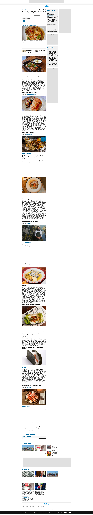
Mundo (26, 9)
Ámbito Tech (37, 506)
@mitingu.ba (28, 387)
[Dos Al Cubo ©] (67, 512)
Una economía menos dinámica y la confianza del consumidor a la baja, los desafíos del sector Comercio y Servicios (52, 25)
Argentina (42, 506)
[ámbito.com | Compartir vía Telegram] (44, 14)
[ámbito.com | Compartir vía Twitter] (42, 14)
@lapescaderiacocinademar (31, 94)
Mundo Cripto (31, 506)
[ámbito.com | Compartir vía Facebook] (41, 14)
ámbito (23, 9)
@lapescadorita (29, 134)
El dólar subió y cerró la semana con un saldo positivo (30, 25)
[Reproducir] (24, 21)
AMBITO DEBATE (53, 509)
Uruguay (30, 9)
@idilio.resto (28, 223)
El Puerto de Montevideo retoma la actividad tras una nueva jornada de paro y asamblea (52, 21)
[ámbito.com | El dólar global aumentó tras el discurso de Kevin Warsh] (36, 51)
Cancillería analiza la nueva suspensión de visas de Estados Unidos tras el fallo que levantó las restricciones (40, 480)
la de (33, 43)
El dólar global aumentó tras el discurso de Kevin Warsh (42, 51)
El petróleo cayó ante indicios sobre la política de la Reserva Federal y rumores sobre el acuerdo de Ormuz (30, 52)
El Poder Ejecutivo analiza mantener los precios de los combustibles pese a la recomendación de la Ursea (53, 60)
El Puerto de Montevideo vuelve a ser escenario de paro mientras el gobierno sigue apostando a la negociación (52, 30)
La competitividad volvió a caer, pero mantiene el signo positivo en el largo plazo (53, 64)
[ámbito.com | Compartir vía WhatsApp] (40, 14)
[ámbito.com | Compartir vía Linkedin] (43, 14)
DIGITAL (38, 509)
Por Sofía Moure (24, 495)
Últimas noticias (25, 506)
